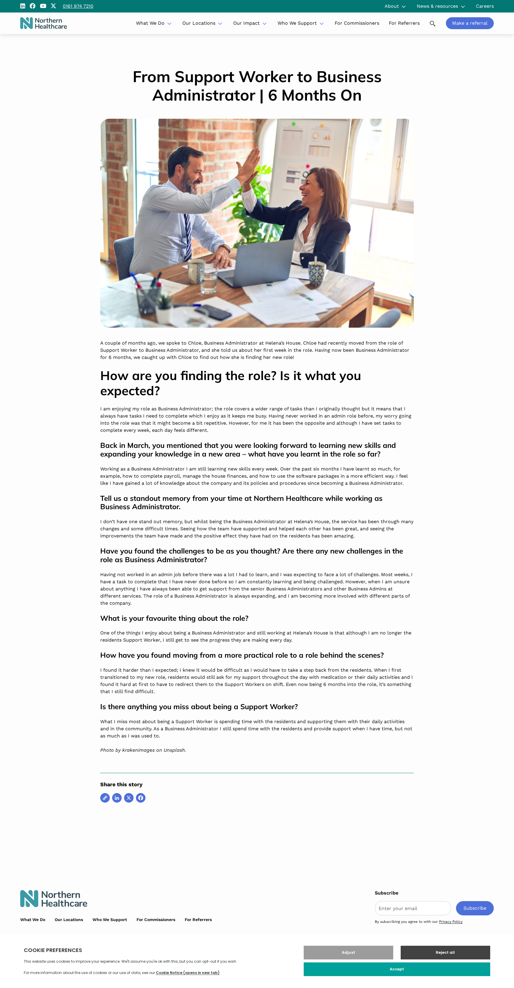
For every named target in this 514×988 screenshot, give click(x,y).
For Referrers (404, 23)
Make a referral (470, 23)
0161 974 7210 (78, 6)
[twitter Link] (53, 6)
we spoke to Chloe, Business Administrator (208, 343)
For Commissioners (357, 23)
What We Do (150, 23)
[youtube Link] (43, 6)
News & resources (437, 6)
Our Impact (246, 23)
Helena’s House (282, 343)
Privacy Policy (451, 922)
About (392, 6)
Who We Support (297, 23)
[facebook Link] (32, 6)
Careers (485, 6)
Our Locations (198, 23)
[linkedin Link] (22, 6)
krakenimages (138, 750)
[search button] (432, 22)
